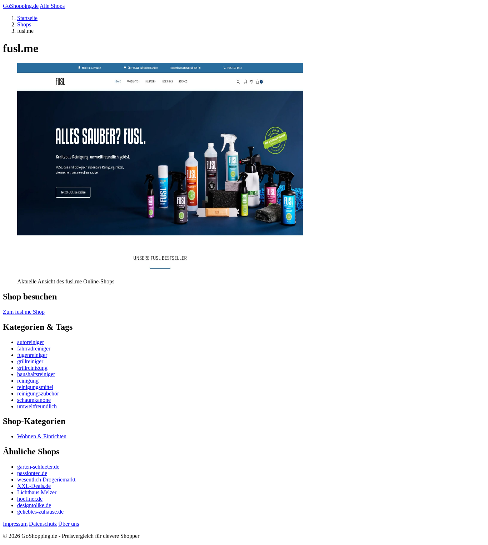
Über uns (68, 524)
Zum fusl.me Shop (24, 312)
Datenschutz (43, 524)
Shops (24, 24)
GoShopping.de (21, 6)
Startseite (27, 18)
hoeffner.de (30, 499)
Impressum (15, 524)
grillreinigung (32, 368)
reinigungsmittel (35, 387)
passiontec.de (32, 473)
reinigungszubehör (38, 393)
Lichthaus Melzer (36, 492)
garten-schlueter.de (38, 467)
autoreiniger (30, 342)
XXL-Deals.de (34, 486)
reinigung (28, 381)
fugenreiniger (32, 355)
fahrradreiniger (33, 348)
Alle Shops (52, 6)
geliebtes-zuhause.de (40, 512)
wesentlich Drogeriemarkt (46, 479)
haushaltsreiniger (36, 374)
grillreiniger (30, 361)
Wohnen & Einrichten (41, 436)
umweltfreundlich (37, 406)
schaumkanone (34, 400)
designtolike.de (34, 505)
